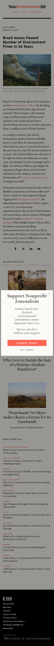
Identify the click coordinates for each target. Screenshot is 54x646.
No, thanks (27, 350)
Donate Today (27, 342)
